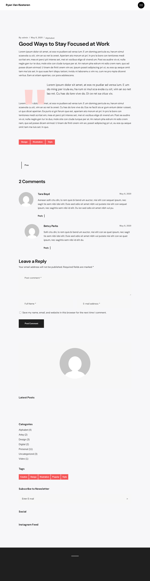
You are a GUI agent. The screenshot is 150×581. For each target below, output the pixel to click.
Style (50, 142)
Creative (23, 477)
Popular (55, 477)
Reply (40, 216)
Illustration (38, 142)
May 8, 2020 (37, 37)
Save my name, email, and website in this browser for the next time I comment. (64, 312)
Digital (22, 444)
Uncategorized (26, 454)
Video (22, 459)
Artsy (21, 434)
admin (25, 37)
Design (24, 142)
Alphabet (49, 38)
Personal (23, 449)
